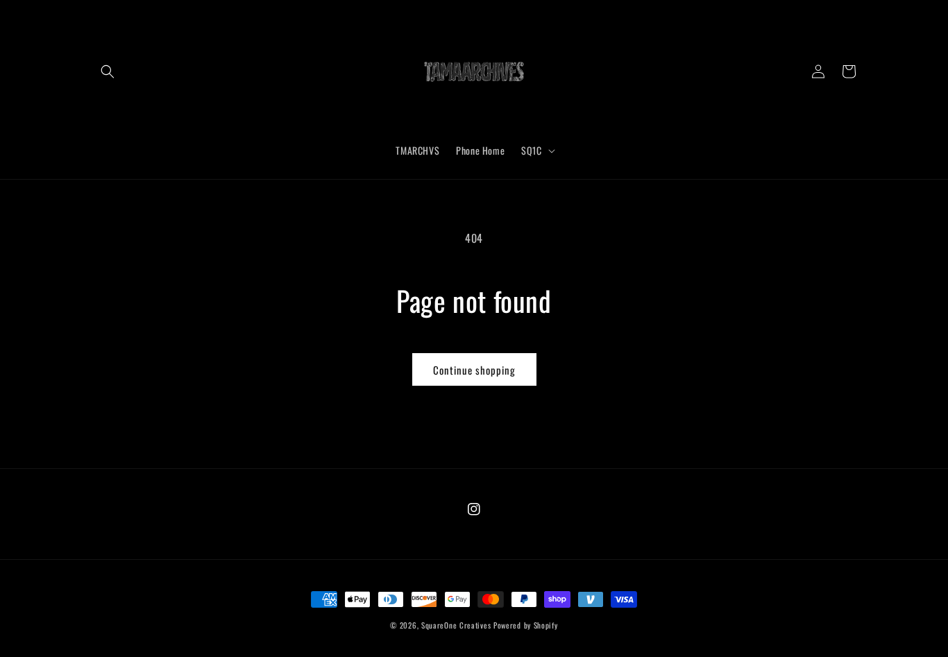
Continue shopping (474, 369)
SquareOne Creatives (456, 625)
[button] (107, 71)
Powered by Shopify (525, 625)
